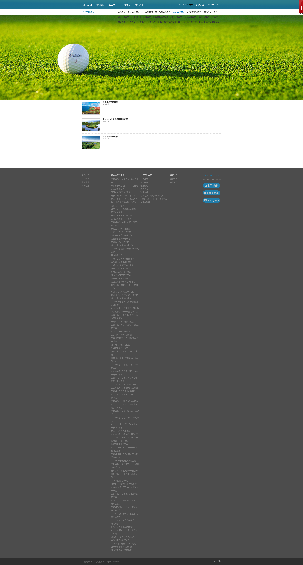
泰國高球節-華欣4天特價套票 (123, 282)
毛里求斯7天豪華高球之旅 (122, 245)
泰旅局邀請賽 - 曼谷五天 (121, 219)
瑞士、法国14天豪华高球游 (122, 520)
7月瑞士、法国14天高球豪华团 (124, 537)
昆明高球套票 (88, 12)
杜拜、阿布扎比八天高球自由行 (124, 471)
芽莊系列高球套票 (162, 12)
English (190, 5)
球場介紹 (151, 22)
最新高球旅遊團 (117, 175)
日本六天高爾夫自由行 (120, 345)
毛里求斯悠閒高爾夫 (119, 348)
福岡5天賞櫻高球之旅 (120, 242)
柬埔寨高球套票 (210, 12)
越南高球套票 (176, 17)
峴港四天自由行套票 (119, 441)
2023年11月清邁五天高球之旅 (123, 461)
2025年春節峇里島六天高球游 (123, 544)
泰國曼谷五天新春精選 (120, 239)
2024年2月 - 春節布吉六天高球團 (125, 464)
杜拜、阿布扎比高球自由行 (122, 527)
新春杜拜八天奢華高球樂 (121, 335)
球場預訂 (141, 22)
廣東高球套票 (147, 12)
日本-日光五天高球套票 (121, 275)
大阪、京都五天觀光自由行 (122, 259)
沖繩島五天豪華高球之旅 (121, 235)
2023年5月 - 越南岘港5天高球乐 (124, 401)
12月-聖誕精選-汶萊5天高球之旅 (124, 295)
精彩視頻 (216, 17)
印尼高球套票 (123, 17)
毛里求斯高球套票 (160, 17)
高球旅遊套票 (146, 175)
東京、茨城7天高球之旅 (121, 232)
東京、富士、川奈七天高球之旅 (124, 199)
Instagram (213, 200)
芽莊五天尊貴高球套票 (120, 229)
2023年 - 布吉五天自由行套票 (123, 391)
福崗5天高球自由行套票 (121, 272)
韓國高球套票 (190, 17)
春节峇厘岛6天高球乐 (120, 540)
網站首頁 (87, 5)
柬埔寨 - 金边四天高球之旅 (122, 265)
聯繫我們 (138, 5)
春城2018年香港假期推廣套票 (115, 119)
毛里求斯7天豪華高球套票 (122, 298)
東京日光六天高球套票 (120, 431)
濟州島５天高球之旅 (119, 279)
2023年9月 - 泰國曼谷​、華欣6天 (124, 434)
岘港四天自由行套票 (119, 444)
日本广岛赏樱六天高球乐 (121, 550)
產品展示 (113, 5)
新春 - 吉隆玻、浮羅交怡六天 (123, 196)
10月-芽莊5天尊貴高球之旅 (122, 292)
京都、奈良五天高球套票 (121, 269)
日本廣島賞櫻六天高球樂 (121, 547)
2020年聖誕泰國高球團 (120, 332)
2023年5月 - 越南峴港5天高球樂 (124, 388)
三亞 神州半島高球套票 (141, 17)
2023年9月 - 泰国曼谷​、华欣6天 (124, 438)
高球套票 (126, 5)
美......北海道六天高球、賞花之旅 (124, 202)
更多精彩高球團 (117, 206)
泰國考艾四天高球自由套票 (169, 22)
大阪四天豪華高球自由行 (121, 262)
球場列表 (131, 22)
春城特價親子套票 (110, 137)
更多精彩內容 (116, 255)
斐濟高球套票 (204, 17)
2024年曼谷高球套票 (120, 481)
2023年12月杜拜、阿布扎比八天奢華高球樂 (201, 22)
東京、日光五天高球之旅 (121, 216)
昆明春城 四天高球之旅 (120, 192)
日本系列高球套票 (194, 12)
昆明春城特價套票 (110, 102)
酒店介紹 (121, 22)
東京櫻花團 (115, 467)
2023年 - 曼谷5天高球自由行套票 (125, 385)
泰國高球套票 (133, 12)
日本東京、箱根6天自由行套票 (124, 484)
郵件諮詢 (213, 185)
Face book (213, 192)
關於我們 (100, 5)
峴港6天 (114, 524)
